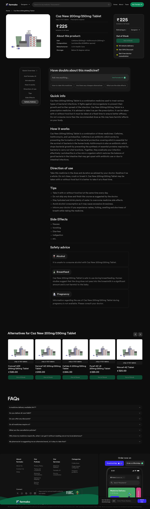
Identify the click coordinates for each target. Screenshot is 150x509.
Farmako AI (57, 470)
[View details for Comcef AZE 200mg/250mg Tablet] (21, 349)
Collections (75, 463)
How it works (30, 85)
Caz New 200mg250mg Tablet (24, 11)
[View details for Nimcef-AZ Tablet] (129, 349)
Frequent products (75, 471)
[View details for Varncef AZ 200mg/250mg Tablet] (48, 349)
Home (115, 4)
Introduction (30, 80)
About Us (19, 466)
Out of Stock (128, 40)
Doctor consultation (57, 474)
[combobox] (25, 4)
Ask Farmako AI (30, 76)
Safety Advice (30, 102)
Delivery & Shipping (37, 478)
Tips (30, 93)
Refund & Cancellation (38, 474)
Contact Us (20, 469)
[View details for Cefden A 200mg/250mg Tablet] (75, 349)
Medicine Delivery (56, 466)
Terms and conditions (37, 469)
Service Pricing (36, 483)
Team (127, 4)
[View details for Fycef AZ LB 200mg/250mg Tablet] (102, 349)
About (121, 4)
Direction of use (30, 89)
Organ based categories (76, 467)
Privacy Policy (38, 466)
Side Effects (30, 97)
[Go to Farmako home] (11, 5)
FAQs (18, 472)
